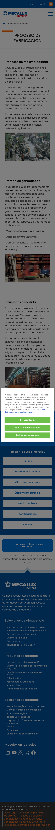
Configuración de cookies (27, 435)
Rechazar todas (27, 420)
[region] (27, 415)
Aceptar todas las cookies (27, 427)
